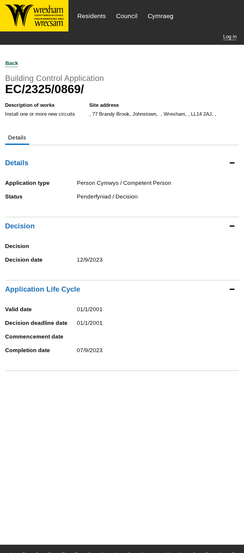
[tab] (17, 138)
